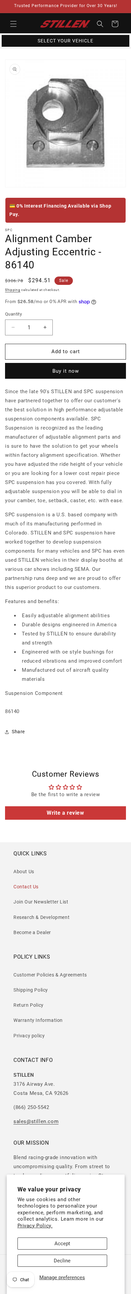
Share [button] (18, 731)
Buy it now (65, 371)
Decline (62, 1261)
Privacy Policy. (35, 1226)
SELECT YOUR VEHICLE (65, 40)
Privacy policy (29, 1035)
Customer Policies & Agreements (50, 974)
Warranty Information (38, 1020)
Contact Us (26, 886)
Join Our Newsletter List (40, 901)
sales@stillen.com (35, 1121)
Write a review (65, 813)
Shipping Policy (30, 990)
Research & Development (41, 917)
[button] (13, 23)
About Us (23, 871)
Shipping (12, 290)
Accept (62, 1244)
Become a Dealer (32, 932)
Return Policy (28, 1005)
